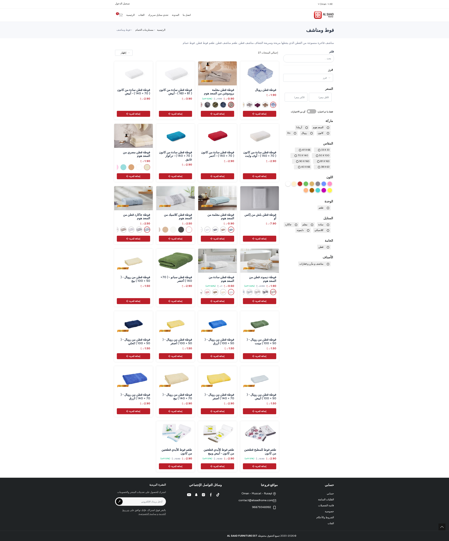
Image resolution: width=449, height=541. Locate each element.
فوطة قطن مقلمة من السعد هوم (220, 216)
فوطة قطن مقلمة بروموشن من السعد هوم (219, 91)
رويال (304, 133)
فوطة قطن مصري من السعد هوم (136, 153)
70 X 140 (303, 155)
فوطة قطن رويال (265, 90)
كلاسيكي (318, 230)
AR (331, 4)
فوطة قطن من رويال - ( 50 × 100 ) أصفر (177, 341)
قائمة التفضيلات (326, 505)
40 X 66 (305, 166)
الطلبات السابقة (326, 499)
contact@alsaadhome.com (256, 500)
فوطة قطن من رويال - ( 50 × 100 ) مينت (261, 341)
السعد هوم (318, 127)
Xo (288, 133)
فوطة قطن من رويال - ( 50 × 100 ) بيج (135, 278)
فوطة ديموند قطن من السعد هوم (262, 278)
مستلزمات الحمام (144, 29)
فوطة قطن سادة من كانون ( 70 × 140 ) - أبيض (133, 91)
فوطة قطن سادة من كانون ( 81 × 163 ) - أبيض (175, 91)
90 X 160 (304, 161)
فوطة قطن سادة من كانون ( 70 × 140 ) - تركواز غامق (175, 155)
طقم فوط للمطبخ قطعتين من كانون (260, 451)
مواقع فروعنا (269, 485)
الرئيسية (161, 29)
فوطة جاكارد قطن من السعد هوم (136, 216)
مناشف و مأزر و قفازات (311, 263)
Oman (323, 4)
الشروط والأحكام (325, 517)
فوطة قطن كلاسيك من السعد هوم (178, 216)
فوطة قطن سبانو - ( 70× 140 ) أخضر (176, 278)
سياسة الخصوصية (148, 513)
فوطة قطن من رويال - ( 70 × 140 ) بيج (177, 396)
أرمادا (299, 127)
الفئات (331, 523)
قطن (320, 247)
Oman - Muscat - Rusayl (257, 493)
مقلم (304, 224)
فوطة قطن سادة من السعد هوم (221, 278)
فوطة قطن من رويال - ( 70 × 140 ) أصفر (219, 396)
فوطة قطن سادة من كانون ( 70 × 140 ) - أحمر (217, 153)
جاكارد (288, 224)
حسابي (330, 493)
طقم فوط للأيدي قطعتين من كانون (177, 451)
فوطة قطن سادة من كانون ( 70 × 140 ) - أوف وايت (259, 153)
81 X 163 (324, 161)
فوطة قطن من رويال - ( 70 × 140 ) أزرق (135, 396)
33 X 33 (325, 149)
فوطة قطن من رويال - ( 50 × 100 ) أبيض (261, 396)
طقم (321, 207)
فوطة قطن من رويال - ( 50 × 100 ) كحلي (135, 341)
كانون (320, 133)
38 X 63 (325, 166)
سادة (320, 224)
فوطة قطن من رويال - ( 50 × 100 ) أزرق (219, 341)
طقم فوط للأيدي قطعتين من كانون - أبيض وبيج (219, 451)
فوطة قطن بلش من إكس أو (260, 216)
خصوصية (329, 511)
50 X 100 (324, 155)
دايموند (300, 230)
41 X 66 (306, 149)
